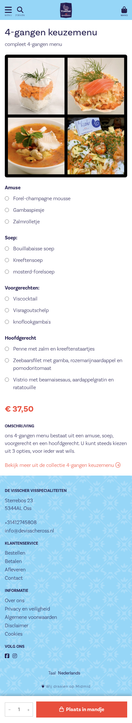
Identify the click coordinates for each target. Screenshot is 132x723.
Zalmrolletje (26, 222)
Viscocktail (25, 299)
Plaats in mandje (84, 709)
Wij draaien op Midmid (68, 686)
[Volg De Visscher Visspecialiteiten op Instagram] (14, 656)
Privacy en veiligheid (27, 609)
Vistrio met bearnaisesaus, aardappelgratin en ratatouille (63, 383)
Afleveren (15, 570)
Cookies (13, 634)
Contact (14, 578)
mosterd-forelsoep (33, 272)
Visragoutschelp (31, 310)
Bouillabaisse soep (33, 248)
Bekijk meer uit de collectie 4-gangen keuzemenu (60, 465)
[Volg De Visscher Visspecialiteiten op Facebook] (7, 656)
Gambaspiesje (28, 210)
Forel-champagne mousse (41, 198)
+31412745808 (21, 522)
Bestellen (15, 553)
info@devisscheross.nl (29, 531)
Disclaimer (16, 625)
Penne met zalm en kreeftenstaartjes (54, 349)
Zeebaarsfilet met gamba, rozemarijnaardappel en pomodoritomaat (67, 364)
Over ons (14, 600)
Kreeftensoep (28, 260)
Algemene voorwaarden (31, 617)
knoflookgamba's (32, 322)
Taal (52, 672)
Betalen (13, 561)
